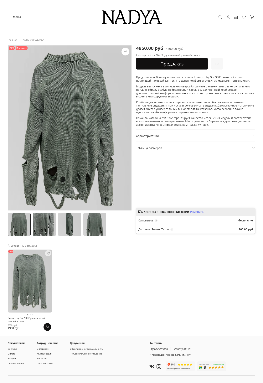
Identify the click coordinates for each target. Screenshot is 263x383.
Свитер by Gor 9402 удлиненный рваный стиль (26, 319)
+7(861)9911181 (183, 349)
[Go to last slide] (12, 128)
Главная (12, 39)
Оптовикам (43, 348)
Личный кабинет (16, 363)
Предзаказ (172, 63)
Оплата (11, 353)
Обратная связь (45, 363)
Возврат (12, 358)
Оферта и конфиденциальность (86, 348)
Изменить (197, 212)
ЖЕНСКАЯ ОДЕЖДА (33, 39)
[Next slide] (126, 128)
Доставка (12, 348)
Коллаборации (44, 353)
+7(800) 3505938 (158, 349)
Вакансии (42, 358)
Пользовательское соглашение (86, 353)
